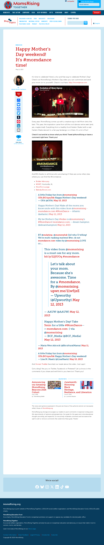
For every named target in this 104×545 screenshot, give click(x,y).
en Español (70, 1)
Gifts (51, 12)
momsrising (70, 195)
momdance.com (46, 211)
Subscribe (54, 535)
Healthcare (51, 18)
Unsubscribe (46, 535)
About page (32, 529)
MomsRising (19, 45)
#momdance (71, 256)
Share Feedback (23, 535)
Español (73, 12)
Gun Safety (42, 18)
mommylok (61, 235)
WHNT (38, 184)
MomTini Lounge (42, 187)
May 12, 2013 (55, 214)
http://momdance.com (78, 82)
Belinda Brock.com (43, 190)
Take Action (16, 12)
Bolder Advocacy (42, 181)
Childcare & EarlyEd (25, 18)
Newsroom (58, 12)
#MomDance (62, 211)
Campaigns (26, 12)
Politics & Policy (44, 24)
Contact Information (10, 535)
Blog (33, 12)
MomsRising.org (23, 5)
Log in (97, 23)
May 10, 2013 (60, 200)
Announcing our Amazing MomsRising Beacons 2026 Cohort (39, 387)
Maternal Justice (34, 21)
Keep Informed (42, 12)
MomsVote (6, 12)
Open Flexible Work (56, 21)
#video (63, 219)
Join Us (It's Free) (87, 2)
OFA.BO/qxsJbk (46, 197)
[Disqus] (62, 446)
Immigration (23, 21)
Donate (96, 12)
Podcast (34, 24)
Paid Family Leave (24, 24)
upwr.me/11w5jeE (65, 291)
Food (35, 18)
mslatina (47, 235)
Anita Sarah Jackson (18, 89)
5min (47, 325)
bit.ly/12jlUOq (53, 256)
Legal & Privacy (35, 535)
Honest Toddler (41, 364)
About (66, 12)
